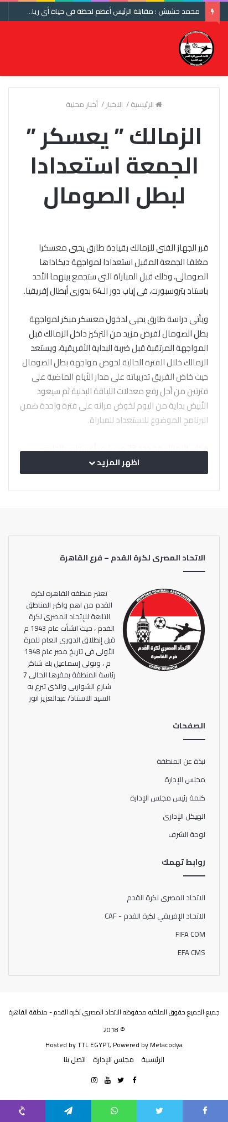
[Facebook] (134, 1080)
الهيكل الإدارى (184, 816)
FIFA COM (190, 934)
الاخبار (115, 104)
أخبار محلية (83, 104)
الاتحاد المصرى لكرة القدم (166, 897)
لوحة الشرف (186, 834)
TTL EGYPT (93, 1044)
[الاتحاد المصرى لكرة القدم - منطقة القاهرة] (196, 48)
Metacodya (166, 1044)
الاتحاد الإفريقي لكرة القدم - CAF (155, 915)
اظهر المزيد (117, 462)
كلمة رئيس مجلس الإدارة (167, 797)
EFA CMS (191, 952)
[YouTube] (107, 1080)
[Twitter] (120, 1080)
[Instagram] (94, 1080)
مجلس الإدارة (184, 779)
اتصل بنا (75, 1059)
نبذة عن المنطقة (181, 761)
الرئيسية (143, 104)
